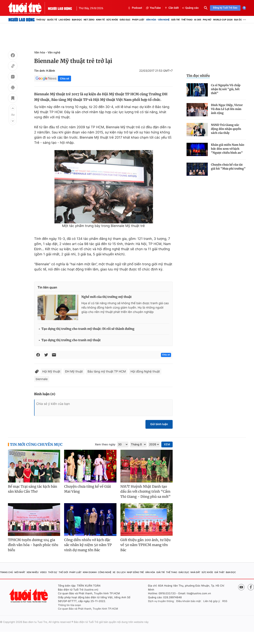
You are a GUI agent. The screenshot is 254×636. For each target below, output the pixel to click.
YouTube (155, 8)
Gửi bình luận (159, 424)
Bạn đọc (77, 19)
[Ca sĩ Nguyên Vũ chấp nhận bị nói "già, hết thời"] (197, 90)
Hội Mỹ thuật (51, 371)
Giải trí (175, 19)
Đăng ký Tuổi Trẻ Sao (225, 7)
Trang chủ (6, 572)
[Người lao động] (60, 8)
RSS (224, 601)
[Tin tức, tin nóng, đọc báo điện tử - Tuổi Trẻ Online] (28, 8)
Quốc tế (52, 19)
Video (43, 572)
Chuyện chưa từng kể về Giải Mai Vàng (87, 489)
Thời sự (40, 19)
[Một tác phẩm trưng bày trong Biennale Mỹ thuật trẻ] (103, 186)
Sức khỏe (112, 19)
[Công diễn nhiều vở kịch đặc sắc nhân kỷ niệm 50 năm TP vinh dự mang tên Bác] (90, 519)
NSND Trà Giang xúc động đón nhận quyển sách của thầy (226, 129)
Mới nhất (19, 572)
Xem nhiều (33, 572)
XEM (167, 444)
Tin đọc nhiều (198, 75)
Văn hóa (150, 572)
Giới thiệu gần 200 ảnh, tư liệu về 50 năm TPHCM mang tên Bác (145, 545)
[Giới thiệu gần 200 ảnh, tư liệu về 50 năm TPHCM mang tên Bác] (146, 519)
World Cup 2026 (223, 19)
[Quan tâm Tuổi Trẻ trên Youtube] (241, 587)
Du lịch (121, 572)
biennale (42, 379)
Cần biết (173, 8)
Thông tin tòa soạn (69, 605)
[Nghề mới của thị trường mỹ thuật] (58, 307)
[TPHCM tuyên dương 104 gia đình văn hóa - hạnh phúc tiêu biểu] (34, 519)
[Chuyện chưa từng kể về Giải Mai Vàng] (90, 466)
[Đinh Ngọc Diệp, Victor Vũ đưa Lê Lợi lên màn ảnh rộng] (197, 109)
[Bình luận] (12, 77)
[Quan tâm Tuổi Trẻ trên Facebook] (251, 587)
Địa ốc (238, 19)
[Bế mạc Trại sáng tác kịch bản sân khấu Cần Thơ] (34, 466)
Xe (114, 572)
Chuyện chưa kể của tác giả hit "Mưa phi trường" (228, 166)
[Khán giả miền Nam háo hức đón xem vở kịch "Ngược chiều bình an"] (197, 149)
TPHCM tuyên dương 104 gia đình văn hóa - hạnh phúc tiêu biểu (33, 545)
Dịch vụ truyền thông (161, 601)
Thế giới (63, 572)
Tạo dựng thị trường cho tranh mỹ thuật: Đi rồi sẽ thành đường (87, 329)
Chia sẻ (64, 78)
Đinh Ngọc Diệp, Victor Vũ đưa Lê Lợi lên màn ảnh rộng (227, 109)
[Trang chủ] (21, 19)
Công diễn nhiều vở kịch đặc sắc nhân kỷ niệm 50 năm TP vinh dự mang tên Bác (88, 545)
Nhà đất (195, 572)
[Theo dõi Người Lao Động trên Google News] (46, 78)
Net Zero (89, 19)
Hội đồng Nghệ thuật (145, 371)
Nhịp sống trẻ (135, 572)
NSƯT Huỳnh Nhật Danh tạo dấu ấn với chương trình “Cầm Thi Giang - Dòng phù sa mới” (145, 491)
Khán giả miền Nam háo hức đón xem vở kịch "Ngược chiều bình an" (227, 148)
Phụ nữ (207, 19)
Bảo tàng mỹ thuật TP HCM (107, 371)
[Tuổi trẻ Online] (29, 596)
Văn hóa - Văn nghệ (157, 19)
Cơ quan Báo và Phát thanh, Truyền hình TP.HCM (88, 608)
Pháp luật (138, 19)
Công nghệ (104, 572)
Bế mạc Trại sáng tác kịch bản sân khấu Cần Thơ (32, 489)
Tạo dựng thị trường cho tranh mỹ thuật (71, 340)
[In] (12, 88)
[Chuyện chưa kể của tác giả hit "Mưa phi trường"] (197, 169)
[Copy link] (12, 66)
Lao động (64, 19)
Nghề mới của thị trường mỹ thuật (106, 297)
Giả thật (219, 572)
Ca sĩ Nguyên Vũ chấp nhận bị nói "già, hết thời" (226, 89)
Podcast (137, 8)
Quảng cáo (192, 8)
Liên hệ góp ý (211, 601)
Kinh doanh (90, 572)
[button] (12, 108)
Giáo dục (125, 19)
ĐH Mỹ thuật (74, 371)
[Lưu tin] (12, 98)
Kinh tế (100, 19)
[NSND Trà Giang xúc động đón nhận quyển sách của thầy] (197, 129)
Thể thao (186, 19)
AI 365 (197, 19)
